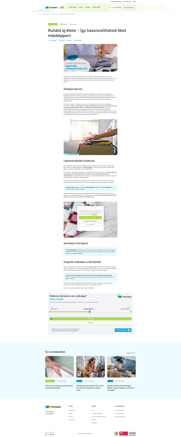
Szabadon (87, 7)
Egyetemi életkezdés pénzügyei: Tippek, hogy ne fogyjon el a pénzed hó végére (120, 388)
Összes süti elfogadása (90, 217)
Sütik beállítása (90, 224)
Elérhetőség (94, 423)
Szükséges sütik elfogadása (90, 221)
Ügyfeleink (94, 419)
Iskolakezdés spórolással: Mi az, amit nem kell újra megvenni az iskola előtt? (89, 388)
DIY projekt (62, 40)
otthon (69, 40)
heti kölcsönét (90, 187)
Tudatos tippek (96, 7)
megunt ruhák (87, 167)
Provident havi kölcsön (120, 416)
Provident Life (127, 1)
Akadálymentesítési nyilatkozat (98, 416)
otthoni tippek (78, 40)
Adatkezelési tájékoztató (97, 413)
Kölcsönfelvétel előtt (119, 410)
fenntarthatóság (71, 250)
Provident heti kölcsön (120, 413)
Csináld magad (72, 7)
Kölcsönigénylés (129, 7)
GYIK (134, 1)
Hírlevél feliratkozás (116, 1)
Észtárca (80, 7)
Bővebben (94, 214)
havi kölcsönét (106, 187)
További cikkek (130, 353)
